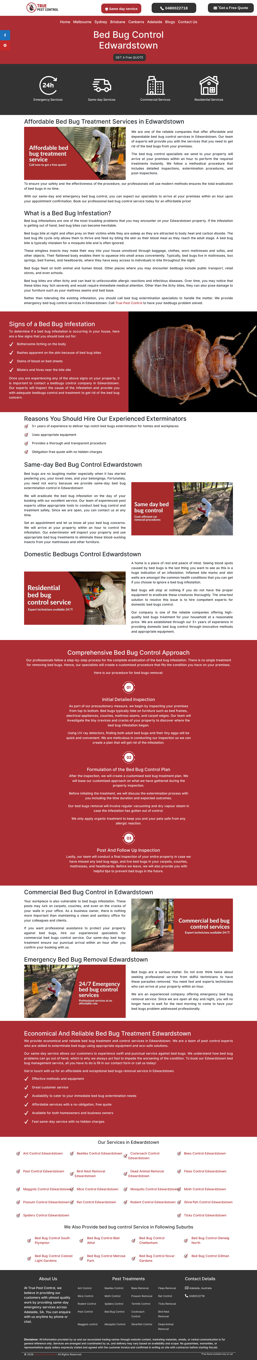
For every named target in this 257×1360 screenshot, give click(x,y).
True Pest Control (128, 303)
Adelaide (154, 22)
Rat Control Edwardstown (96, 1202)
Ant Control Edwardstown (43, 1153)
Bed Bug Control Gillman (210, 1256)
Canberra (136, 22)
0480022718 (176, 8)
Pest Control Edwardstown (43, 1171)
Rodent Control (87, 1303)
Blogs (170, 22)
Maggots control (87, 1324)
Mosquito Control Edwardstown (154, 1189)
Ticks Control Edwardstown (205, 1215)
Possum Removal (141, 1296)
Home (65, 22)
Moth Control (112, 1296)
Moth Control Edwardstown (205, 1189)
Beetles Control (114, 1288)
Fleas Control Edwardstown (205, 1171)
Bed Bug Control (114, 1311)
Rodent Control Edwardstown (153, 1202)
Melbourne (82, 22)
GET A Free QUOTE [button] (129, 57)
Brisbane (117, 22)
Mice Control (85, 1296)
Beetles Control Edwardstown (99, 1153)
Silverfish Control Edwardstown (208, 1202)
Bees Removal (140, 1288)
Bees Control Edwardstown (205, 1153)
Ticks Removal (167, 1303)
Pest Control (85, 1311)
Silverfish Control (141, 1324)
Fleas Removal (167, 1288)
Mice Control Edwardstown (97, 1189)
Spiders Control (114, 1303)
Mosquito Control (115, 1324)
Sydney (100, 22)
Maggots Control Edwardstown (47, 1189)
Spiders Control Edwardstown (46, 1215)
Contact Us (187, 22)
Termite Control (140, 1303)
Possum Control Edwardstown (46, 1202)
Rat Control (165, 1296)
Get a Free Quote (233, 8)
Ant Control (84, 1288)
